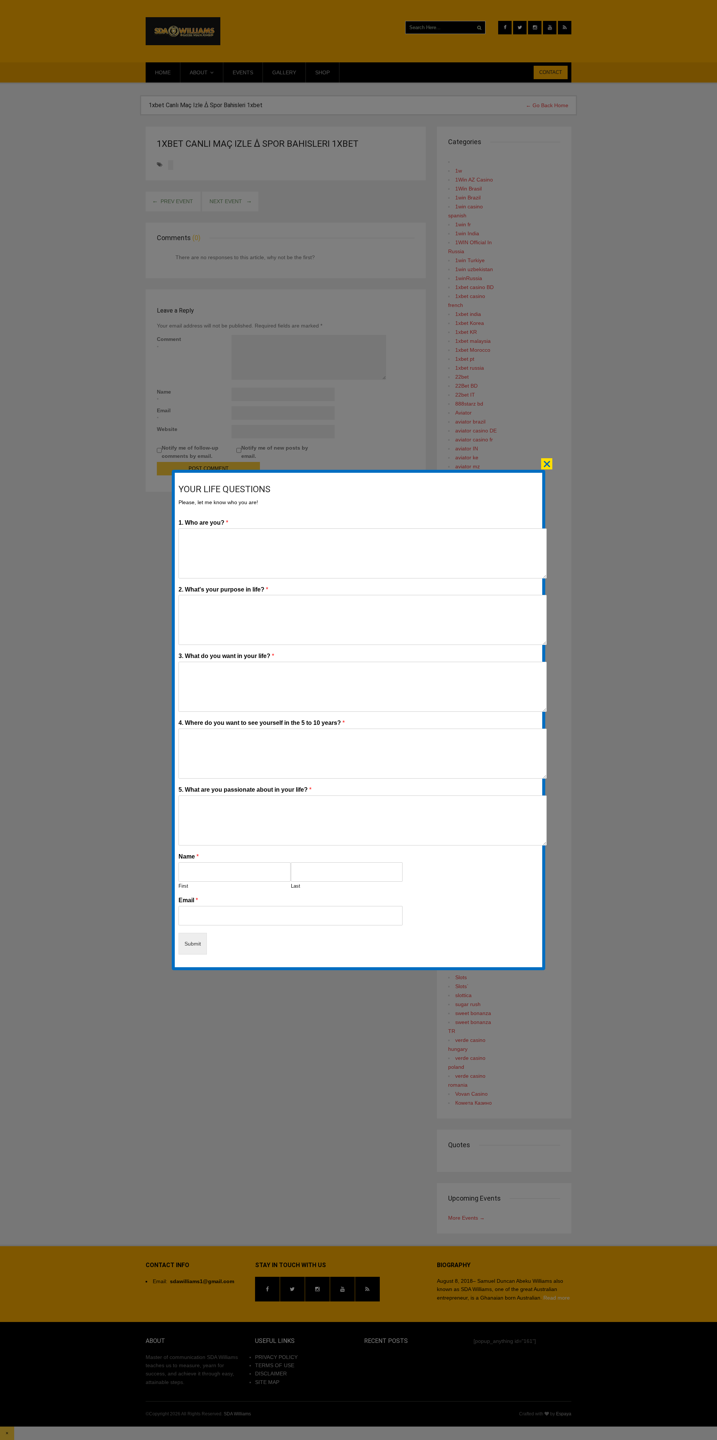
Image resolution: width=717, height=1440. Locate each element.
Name (189, 856)
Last (295, 886)
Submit (192, 944)
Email (188, 900)
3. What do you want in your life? (226, 656)
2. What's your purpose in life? (223, 589)
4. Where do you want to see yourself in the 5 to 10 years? (262, 723)
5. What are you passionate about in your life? (245, 789)
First (183, 886)
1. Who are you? (203, 522)
